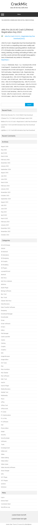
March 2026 (4, 156)
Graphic (3, 346)
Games (3, 340)
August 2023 (4, 202)
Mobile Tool (4, 392)
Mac (2, 366)
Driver (3, 320)
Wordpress (28, 524)
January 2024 (5, 189)
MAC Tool (4, 379)
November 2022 (5, 231)
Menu (19, 14)
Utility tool (4, 451)
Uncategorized (5, 447)
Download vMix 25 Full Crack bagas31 (13, 69)
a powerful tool (5, 271)
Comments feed (5, 504)
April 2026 (4, 153)
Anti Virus (4, 277)
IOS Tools (4, 363)
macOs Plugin (5, 385)
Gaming (3, 343)
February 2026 (5, 159)
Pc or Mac (4, 418)
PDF (2, 425)
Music (16, 64)
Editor (3, 330)
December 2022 (5, 228)
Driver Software (5, 323)
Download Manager (7, 313)
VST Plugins (4, 480)
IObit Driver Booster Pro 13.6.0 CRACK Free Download (17, 115)
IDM (2, 353)
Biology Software (6, 291)
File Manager (5, 333)
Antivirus (3, 284)
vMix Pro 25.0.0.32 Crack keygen (15, 84)
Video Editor (4, 461)
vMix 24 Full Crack (20, 74)
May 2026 (4, 149)
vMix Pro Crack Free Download (21, 96)
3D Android (4, 251)
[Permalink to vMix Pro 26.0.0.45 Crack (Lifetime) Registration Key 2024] (19, 38)
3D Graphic (4, 261)
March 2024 (4, 182)
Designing (4, 310)
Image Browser (5, 356)
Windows (3, 487)
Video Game (4, 464)
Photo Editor (5, 428)
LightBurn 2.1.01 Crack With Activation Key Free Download (18, 130)
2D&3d (3, 248)
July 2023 (3, 205)
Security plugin (5, 438)
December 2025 (5, 162)
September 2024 (6, 169)
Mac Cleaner (4, 372)
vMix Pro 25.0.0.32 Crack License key (24, 86)
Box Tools (4, 297)
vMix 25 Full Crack (12, 79)
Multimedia (11, 64)
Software (3, 441)
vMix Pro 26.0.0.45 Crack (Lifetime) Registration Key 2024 (17, 30)
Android (3, 274)
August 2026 (4, 146)
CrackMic (19, 4)
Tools (2, 444)
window (3, 483)
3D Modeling (4, 264)
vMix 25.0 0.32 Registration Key (14, 81)
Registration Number (8, 74)
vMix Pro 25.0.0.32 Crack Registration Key (14, 89)
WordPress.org (5, 507)
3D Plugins (4, 268)
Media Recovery (5, 389)
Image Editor (5, 359)
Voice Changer (5, 470)
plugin (3, 431)
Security (3, 434)
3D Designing (5, 258)
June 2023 (4, 208)
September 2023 (6, 198)
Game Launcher (5, 336)
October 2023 (5, 195)
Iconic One (9, 524)
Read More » (5, 60)
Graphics (3, 349)
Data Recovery (5, 304)
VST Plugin (4, 477)
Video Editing (5, 457)
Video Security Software (8, 467)
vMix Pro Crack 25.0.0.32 (14, 94)
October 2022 (5, 234)
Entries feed (4, 500)
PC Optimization (6, 415)
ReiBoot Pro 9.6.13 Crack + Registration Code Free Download (19, 121)
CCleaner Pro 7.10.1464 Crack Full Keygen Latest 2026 (16, 118)
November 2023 (5, 192)
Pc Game (3, 411)
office (2, 402)
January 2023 (5, 225)
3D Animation (5, 255)
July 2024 (3, 176)
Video (2, 454)
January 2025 (5, 166)
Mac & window (5, 369)
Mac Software (5, 376)
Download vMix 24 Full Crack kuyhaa (22, 67)
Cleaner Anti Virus (6, 300)
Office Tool (4, 405)
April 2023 (4, 215)
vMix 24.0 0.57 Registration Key (23, 77)
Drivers (3, 326)
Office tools (4, 408)
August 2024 (4, 172)
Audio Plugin (4, 287)
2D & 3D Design (5, 245)
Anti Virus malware (6, 281)
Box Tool (3, 294)
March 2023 (4, 218)
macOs (3, 382)
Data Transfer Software (8, 307)
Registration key (29, 72)
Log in (2, 497)
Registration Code (18, 72)
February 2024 (5, 185)
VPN (2, 474)
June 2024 (4, 179)
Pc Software (4, 421)
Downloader (4, 317)
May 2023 (4, 212)
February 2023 (5, 221)
